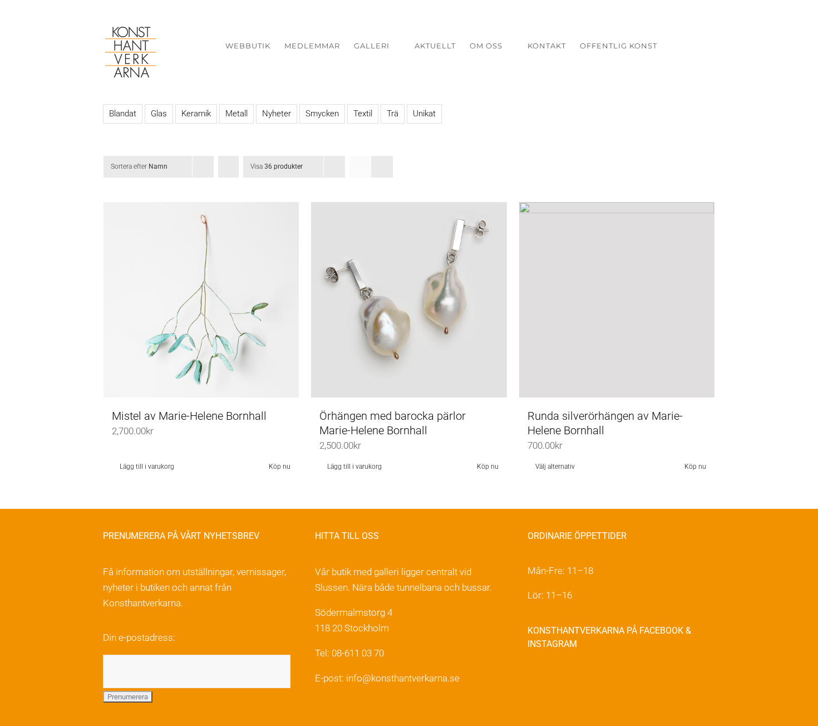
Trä (392, 114)
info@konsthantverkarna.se (403, 678)
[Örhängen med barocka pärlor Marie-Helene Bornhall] (408, 300)
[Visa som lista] (382, 167)
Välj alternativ (555, 466)
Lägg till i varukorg (147, 466)
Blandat (122, 114)
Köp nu (279, 466)
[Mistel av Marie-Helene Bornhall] (201, 300)
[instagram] (557, 679)
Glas (159, 114)
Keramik (196, 114)
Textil (362, 114)
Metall (236, 114)
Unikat (424, 114)
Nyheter (276, 114)
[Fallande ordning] (228, 166)
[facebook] (534, 679)
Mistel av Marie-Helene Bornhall (189, 416)
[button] (698, 46)
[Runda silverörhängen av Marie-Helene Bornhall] (616, 300)
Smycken (322, 114)
